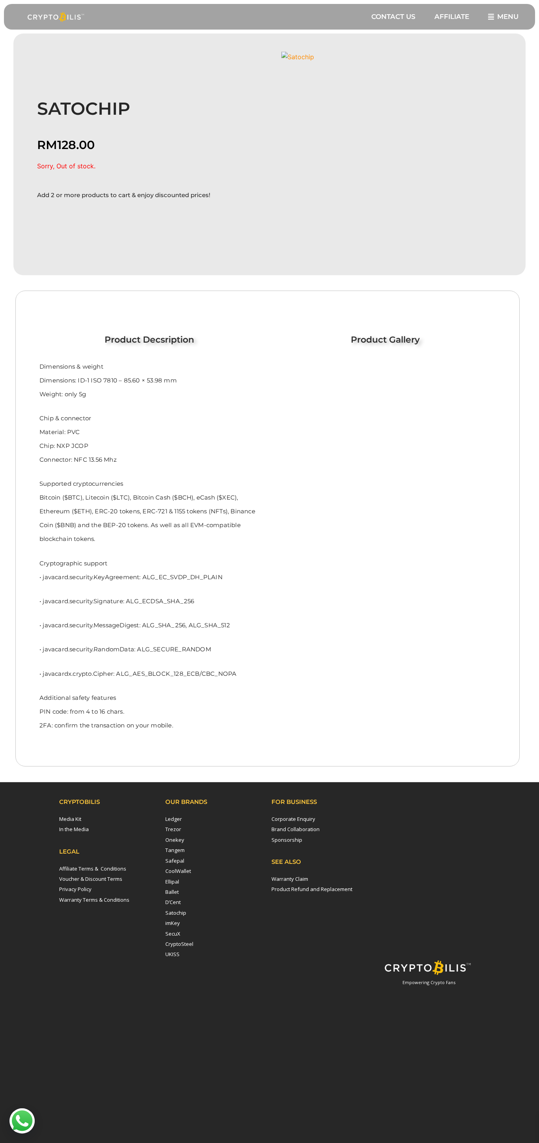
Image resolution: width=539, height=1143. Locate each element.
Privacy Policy (75, 889)
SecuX (172, 933)
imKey (172, 923)
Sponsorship (286, 839)
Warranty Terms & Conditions (94, 899)
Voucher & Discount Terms (90, 878)
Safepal (174, 860)
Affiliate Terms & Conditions (92, 868)
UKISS (172, 954)
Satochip (175, 912)
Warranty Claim (289, 878)
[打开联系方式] (22, 1121)
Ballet (172, 891)
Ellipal (172, 881)
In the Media (74, 829)
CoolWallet (178, 870)
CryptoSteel (179, 943)
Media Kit (70, 818)
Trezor (173, 829)
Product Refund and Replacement (311, 889)
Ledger (173, 818)
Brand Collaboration (295, 829)
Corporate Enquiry (293, 818)
